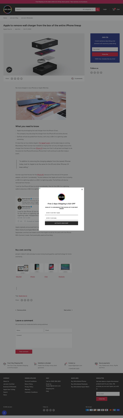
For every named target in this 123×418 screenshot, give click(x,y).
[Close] (82, 189)
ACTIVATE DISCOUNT (61, 223)
